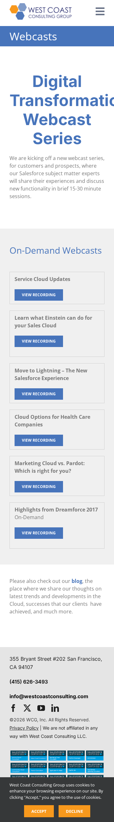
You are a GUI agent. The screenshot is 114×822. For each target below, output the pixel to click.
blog (77, 581)
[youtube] (41, 708)
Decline (74, 811)
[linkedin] (55, 708)
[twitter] (27, 708)
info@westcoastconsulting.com (49, 696)
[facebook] (13, 708)
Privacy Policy (24, 728)
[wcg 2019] (41, 5)
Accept (39, 811)
